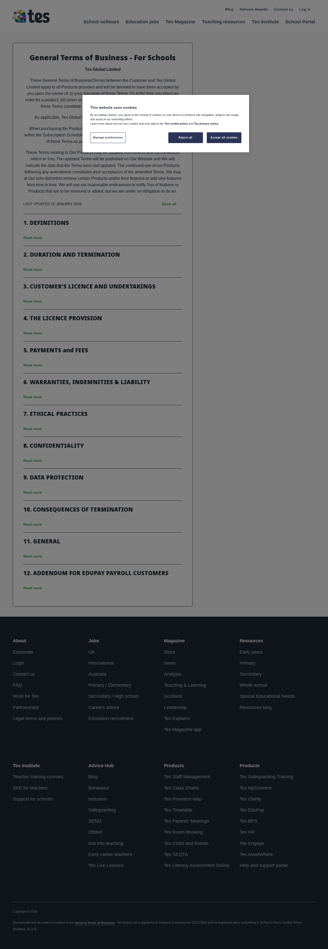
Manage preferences (108, 137)
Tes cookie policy (176, 123)
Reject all (185, 137)
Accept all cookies (224, 137)
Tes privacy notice (206, 123)
